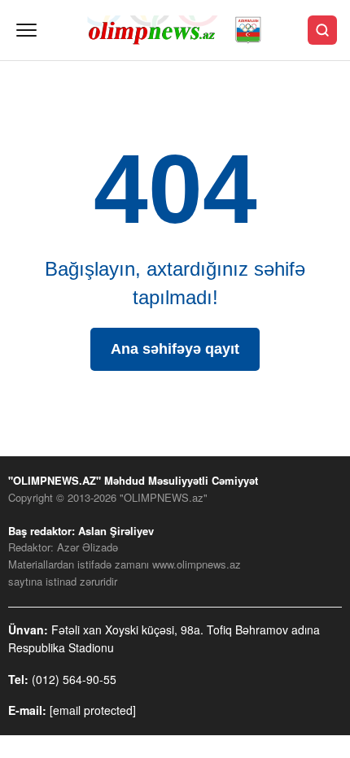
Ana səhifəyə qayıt (175, 349)
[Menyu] (26, 30)
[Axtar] (322, 30)
